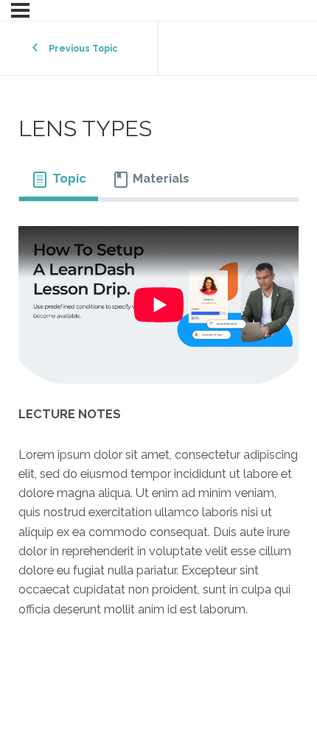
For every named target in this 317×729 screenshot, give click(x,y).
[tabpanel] (158, 433)
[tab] (59, 179)
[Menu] (20, 10)
